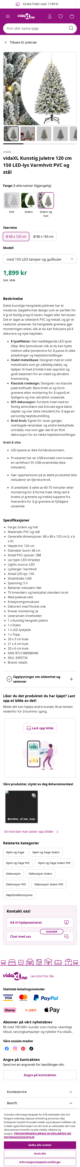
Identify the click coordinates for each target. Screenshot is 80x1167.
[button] (37, 4)
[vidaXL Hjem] (26, 16)
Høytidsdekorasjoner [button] (19, 895)
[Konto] (50, 16)
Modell (8, 248)
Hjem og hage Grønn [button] (46, 852)
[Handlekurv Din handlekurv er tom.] (71, 16)
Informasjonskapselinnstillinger (40, 1162)
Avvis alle (40, 1153)
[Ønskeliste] (61, 16)
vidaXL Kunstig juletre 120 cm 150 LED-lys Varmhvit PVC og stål (37, 165)
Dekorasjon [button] (13, 873)
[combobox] (40, 28)
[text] (15, 273)
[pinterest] (23, 1049)
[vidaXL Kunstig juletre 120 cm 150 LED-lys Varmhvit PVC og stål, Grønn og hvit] (40, 88)
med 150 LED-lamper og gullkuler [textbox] (34, 259)
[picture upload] (40, 755)
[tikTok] (31, 1049)
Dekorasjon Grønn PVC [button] (48, 884)
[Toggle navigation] (7, 16)
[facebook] (7, 1049)
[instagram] (15, 1049)
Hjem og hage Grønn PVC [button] (54, 863)
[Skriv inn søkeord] (71, 28)
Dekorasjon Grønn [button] (40, 873)
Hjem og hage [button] (15, 852)
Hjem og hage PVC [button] (18, 863)
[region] (40, 1138)
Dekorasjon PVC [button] (16, 884)
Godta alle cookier (40, 1145)
